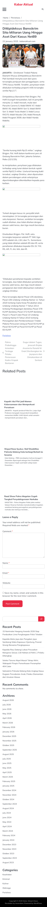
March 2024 (8, 831)
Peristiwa (7, 335)
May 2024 (7, 822)
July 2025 (7, 759)
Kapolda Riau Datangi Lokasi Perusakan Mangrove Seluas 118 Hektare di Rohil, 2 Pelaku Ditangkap (23, 652)
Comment (8, 531)
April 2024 (7, 826)
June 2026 (7, 709)
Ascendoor (19, 903)
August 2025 (8, 754)
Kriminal (6, 879)
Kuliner (6, 883)
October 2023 (8, 853)
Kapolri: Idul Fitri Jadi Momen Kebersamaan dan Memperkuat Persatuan (19, 404)
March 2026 (8, 723)
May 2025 (7, 768)
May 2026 (7, 713)
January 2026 (8, 731)
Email (6, 573)
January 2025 (8, 786)
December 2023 (9, 844)
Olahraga (7, 888)
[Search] (41, 619)
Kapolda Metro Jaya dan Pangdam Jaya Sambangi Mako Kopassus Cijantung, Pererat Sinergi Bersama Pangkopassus (22, 642)
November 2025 (9, 740)
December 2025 (9, 736)
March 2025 (8, 777)
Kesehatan (7, 874)
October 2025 (8, 745)
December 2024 (9, 790)
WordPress (38, 903)
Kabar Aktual (23, 4)
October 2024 (8, 799)
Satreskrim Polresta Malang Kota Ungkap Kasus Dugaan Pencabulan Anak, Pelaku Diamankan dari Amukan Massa (23, 674)
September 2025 (10, 750)
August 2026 (8, 700)
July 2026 (7, 704)
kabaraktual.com (27, 41)
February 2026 (9, 727)
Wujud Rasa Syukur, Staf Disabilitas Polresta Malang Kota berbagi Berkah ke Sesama (23, 452)
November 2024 (9, 795)
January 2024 (8, 840)
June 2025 (7, 763)
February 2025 (9, 781)
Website (6, 583)
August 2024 (8, 808)
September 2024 (10, 804)
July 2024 (7, 813)
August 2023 (8, 862)
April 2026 (7, 718)
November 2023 (9, 849)
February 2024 (9, 835)
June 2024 (7, 817)
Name (6, 563)
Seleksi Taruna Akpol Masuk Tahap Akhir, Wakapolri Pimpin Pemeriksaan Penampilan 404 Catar (22, 663)
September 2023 (10, 858)
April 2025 (7, 772)
